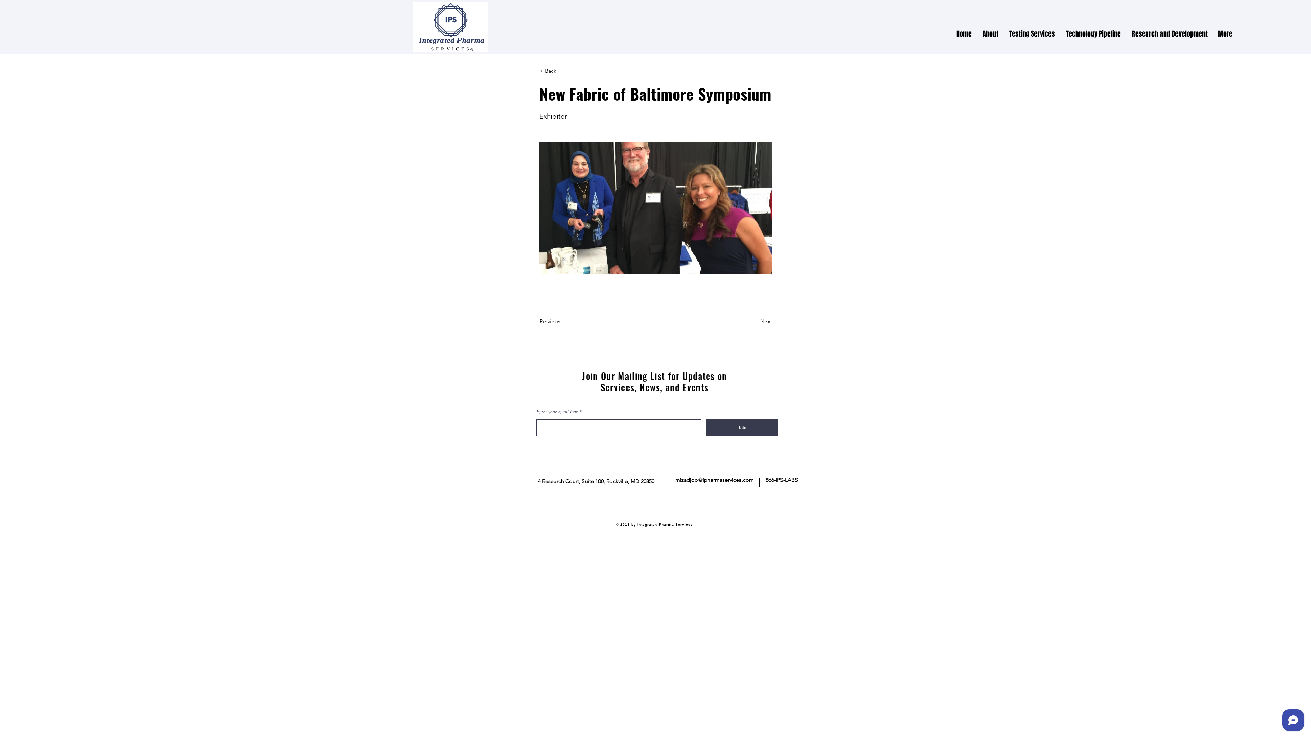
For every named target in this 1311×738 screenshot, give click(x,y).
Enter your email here (557, 411)
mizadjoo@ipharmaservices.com (714, 480)
